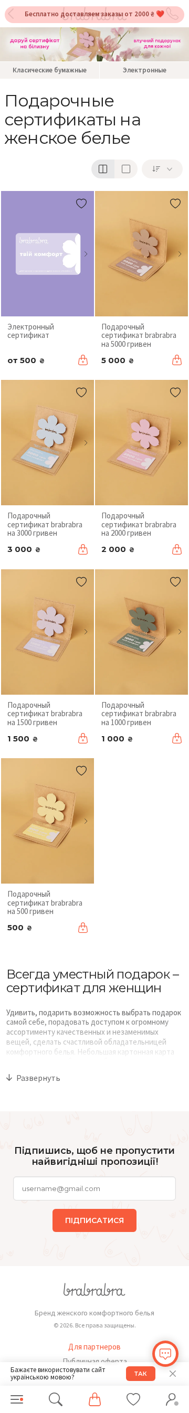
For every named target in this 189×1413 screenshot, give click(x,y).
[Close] (172, 1373)
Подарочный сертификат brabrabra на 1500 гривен (44, 713)
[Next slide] (85, 254)
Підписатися (94, 1220)
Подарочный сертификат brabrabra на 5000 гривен (138, 335)
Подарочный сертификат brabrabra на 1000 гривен (138, 713)
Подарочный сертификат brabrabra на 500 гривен (44, 902)
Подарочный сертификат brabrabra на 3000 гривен (44, 524)
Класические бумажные (50, 70)
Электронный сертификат (30, 331)
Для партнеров (94, 1347)
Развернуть (38, 1077)
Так (140, 1373)
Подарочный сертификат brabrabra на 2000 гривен (138, 524)
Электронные (144, 70)
